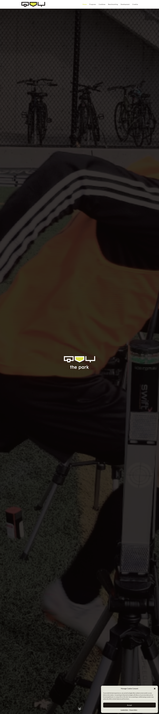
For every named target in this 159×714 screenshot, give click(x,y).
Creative (135, 4)
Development (125, 4)
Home (85, 4)
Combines (102, 4)
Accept (129, 705)
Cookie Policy (124, 710)
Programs (92, 4)
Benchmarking (113, 4)
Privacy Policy (133, 710)
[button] (155, 689)
